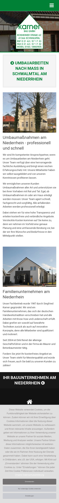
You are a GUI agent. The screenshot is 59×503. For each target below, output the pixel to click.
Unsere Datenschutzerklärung (29, 474)
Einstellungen (29, 496)
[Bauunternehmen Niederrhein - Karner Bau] (29, 31)
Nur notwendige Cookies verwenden (29, 489)
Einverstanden (29, 481)
